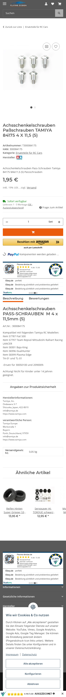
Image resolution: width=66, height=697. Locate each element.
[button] (46, 3)
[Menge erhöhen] (59, 221)
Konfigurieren (33, 673)
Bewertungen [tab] (39, 298)
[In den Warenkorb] (5, 38)
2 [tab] (35, 107)
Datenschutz (29, 654)
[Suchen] (59, 13)
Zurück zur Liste (13, 26)
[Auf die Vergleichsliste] (47, 46)
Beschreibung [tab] (13, 298)
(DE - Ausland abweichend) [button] (18, 206)
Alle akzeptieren (33, 663)
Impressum (12, 654)
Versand (31, 187)
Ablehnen (33, 683)
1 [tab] (31, 107)
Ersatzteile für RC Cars (29, 152)
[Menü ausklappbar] (4, 2)
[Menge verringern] (7, 221)
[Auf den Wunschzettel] (56, 46)
